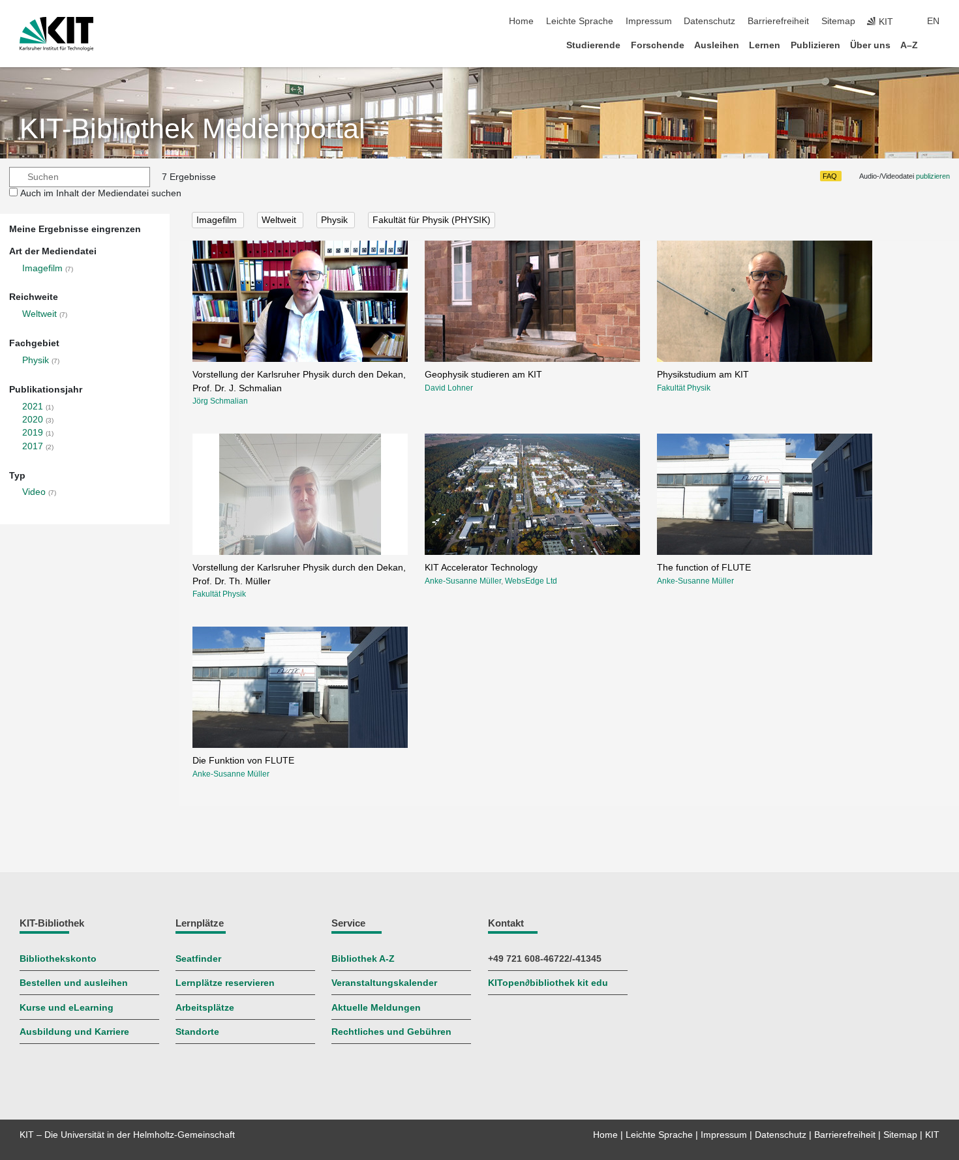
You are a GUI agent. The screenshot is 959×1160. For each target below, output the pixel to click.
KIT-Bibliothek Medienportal (192, 128)
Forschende (657, 45)
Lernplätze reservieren (225, 983)
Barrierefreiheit (778, 21)
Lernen (764, 45)
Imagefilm (42, 268)
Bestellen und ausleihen (74, 983)
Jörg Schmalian (220, 401)
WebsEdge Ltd (531, 581)
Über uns (870, 45)
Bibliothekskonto (58, 959)
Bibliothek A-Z (363, 959)
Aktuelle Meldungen (376, 1008)
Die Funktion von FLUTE (243, 761)
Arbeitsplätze (204, 1008)
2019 (32, 433)
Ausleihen (716, 45)
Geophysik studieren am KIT (483, 374)
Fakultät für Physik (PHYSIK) (432, 220)
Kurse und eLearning (67, 1008)
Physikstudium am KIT (703, 374)
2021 (32, 406)
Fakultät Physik (683, 388)
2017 (32, 446)
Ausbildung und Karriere (74, 1032)
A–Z (909, 45)
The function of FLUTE (704, 568)
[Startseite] (935, 44)
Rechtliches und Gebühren (391, 1032)
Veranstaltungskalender (384, 983)
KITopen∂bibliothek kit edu (548, 983)
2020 (32, 419)
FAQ (830, 176)
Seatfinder (198, 959)
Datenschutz (709, 21)
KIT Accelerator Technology (481, 568)
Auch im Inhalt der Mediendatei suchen (100, 193)
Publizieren (815, 45)
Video (34, 492)
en (933, 21)
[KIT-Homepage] (56, 34)
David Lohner (449, 388)
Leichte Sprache (579, 21)
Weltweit (39, 314)
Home (521, 21)
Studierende (593, 45)
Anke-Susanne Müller (463, 581)
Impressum (649, 21)
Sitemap (838, 21)
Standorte (197, 1032)
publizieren (933, 176)
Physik (35, 360)
